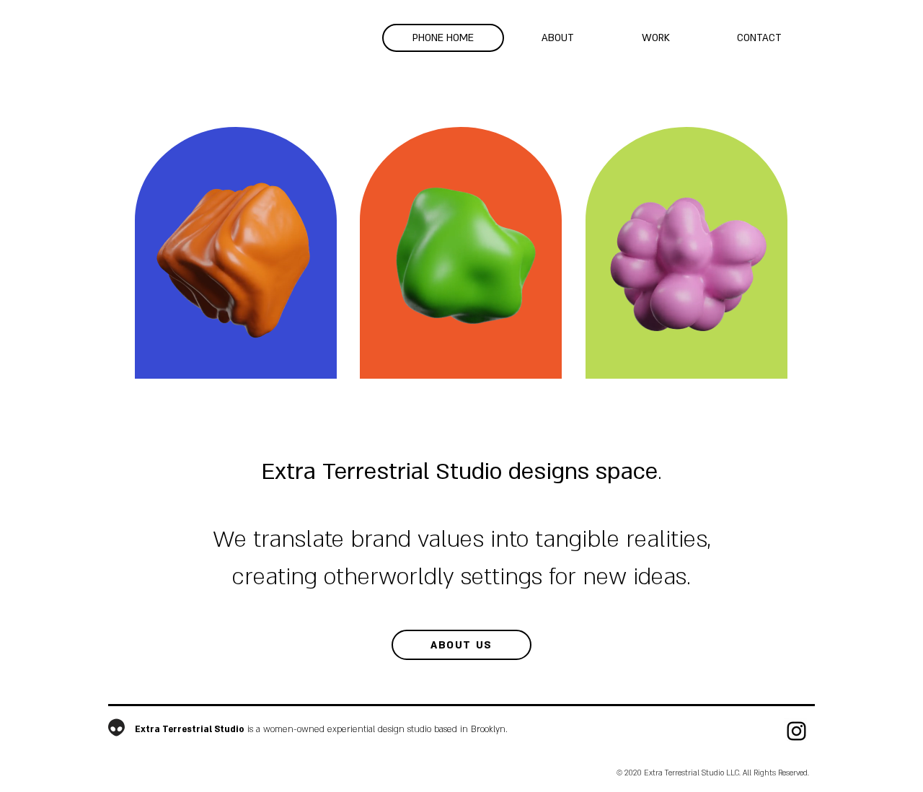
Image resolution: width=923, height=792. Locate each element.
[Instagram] (796, 731)
